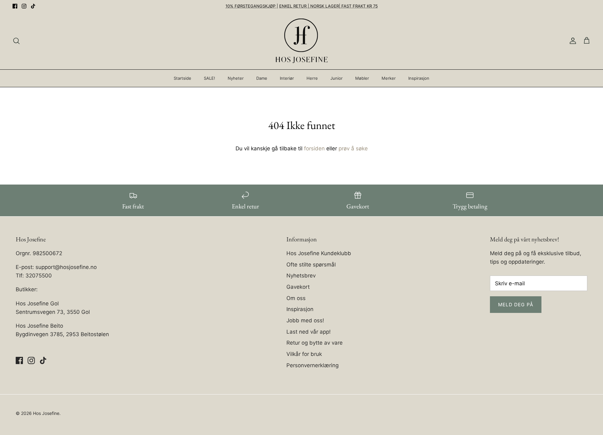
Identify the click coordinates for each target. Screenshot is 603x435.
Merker (389, 78)
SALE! (209, 78)
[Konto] (572, 41)
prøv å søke (353, 148)
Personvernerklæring (312, 365)
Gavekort (298, 287)
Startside (182, 78)
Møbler (362, 78)
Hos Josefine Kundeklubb (318, 253)
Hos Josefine (46, 413)
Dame (261, 78)
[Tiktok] (33, 6)
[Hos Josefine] (302, 41)
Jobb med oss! (305, 320)
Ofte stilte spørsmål (311, 264)
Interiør (287, 78)
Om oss (296, 298)
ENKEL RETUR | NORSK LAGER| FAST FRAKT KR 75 (328, 5)
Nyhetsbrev (301, 275)
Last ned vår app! (308, 332)
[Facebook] (15, 6)
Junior (336, 78)
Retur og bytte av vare (314, 343)
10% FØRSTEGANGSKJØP (251, 5)
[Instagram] (24, 6)
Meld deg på (515, 305)
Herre (312, 78)
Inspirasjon (418, 78)
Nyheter (236, 78)
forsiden (314, 148)
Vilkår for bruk (304, 354)
